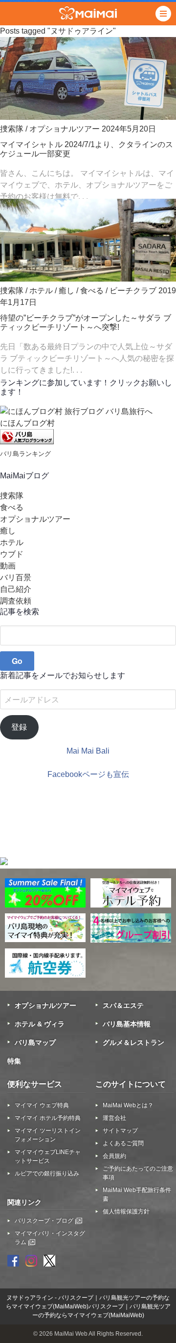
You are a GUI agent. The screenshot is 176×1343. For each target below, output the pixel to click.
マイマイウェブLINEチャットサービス (48, 1156)
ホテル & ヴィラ (40, 1024)
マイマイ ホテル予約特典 (48, 1118)
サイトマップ (120, 1130)
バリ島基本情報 (127, 1024)
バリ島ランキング (25, 453)
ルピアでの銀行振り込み (47, 1173)
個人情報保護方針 (126, 1211)
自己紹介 (15, 589)
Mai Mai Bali (88, 751)
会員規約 (114, 1156)
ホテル (41, 290)
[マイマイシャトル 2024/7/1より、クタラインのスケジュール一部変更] (88, 117)
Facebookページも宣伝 (88, 774)
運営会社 (114, 1118)
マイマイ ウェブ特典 (42, 1105)
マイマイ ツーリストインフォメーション (48, 1135)
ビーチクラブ (133, 290)
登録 (19, 727)
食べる (92, 290)
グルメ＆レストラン (133, 1042)
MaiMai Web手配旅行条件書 (137, 1194)
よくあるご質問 (123, 1143)
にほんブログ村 (27, 423)
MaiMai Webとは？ (128, 1105)
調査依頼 (15, 601)
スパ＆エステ (123, 1005)
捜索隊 (11, 129)
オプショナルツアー (64, 129)
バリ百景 (15, 577)
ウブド (11, 554)
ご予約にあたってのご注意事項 (138, 1173)
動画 (8, 566)
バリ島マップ (35, 1042)
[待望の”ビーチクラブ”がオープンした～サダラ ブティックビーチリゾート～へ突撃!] (88, 279)
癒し (66, 290)
